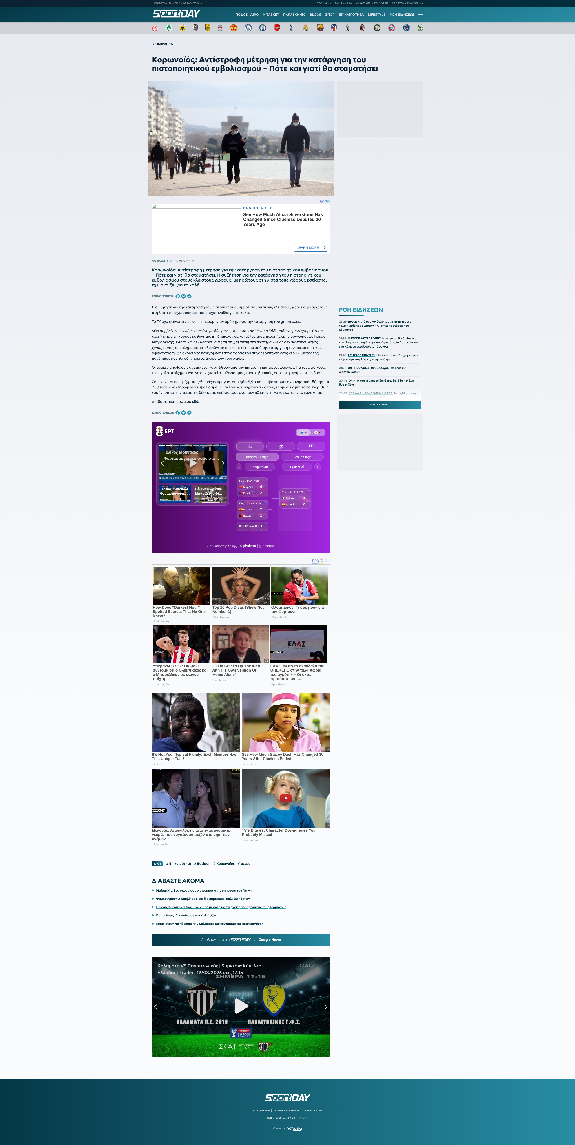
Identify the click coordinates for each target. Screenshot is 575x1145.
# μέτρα (243, 863)
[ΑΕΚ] (182, 27)
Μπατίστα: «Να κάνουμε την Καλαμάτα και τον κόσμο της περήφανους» (209, 924)
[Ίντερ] (377, 27)
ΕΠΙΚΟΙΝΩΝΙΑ (261, 1110)
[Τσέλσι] (262, 27)
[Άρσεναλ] (277, 27)
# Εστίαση (202, 863)
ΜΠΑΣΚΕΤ (271, 15)
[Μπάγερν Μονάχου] (391, 27)
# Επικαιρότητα (178, 863)
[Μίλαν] (362, 27)
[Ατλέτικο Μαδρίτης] (334, 27)
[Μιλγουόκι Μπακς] (420, 27)
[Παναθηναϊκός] (168, 27)
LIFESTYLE (377, 15)
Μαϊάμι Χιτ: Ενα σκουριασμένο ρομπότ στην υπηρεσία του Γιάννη (204, 890)
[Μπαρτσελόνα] (320, 27)
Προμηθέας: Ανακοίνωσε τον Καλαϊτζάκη (187, 915)
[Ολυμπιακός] (155, 27)
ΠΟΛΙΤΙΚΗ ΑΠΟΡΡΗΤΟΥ (288, 1110)
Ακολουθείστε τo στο (241, 940)
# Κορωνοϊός (224, 863)
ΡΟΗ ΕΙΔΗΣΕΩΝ (403, 15)
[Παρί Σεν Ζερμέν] (406, 27)
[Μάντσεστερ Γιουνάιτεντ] (233, 27)
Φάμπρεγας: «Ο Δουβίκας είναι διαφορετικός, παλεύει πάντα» (203, 899)
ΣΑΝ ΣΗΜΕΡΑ (343, 3)
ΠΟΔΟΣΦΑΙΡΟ (247, 15)
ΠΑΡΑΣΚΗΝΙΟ (294, 15)
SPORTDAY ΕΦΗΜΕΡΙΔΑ (407, 3)
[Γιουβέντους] (347, 27)
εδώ (195, 401)
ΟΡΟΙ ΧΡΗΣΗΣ (313, 1110)
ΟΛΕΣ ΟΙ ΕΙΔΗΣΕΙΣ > (380, 404)
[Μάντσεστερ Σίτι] (248, 27)
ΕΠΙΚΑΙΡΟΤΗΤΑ (351, 15)
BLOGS (315, 15)
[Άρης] (207, 27)
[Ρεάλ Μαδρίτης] (305, 27)
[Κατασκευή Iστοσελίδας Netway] (294, 1128)
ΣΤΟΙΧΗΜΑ (324, 3)
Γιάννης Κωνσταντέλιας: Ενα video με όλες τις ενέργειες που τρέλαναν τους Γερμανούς (221, 907)
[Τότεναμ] (291, 27)
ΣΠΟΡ (330, 15)
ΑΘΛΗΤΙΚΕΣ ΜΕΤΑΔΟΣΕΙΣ (372, 3)
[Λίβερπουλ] (220, 27)
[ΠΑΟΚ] (195, 27)
